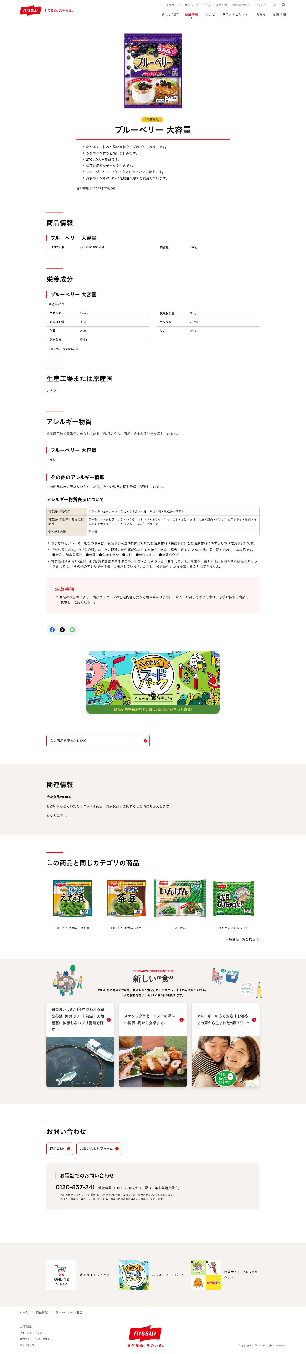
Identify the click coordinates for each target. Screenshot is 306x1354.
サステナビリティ (235, 14)
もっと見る (55, 815)
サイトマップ (27, 1345)
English (260, 5)
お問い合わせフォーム (96, 1149)
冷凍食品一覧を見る (240, 939)
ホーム (24, 1312)
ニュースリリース (169, 5)
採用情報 (221, 5)
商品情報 (191, 14)
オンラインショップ (198, 5)
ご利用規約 (26, 1326)
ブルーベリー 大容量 (69, 1312)
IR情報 (260, 14)
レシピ (210, 14)
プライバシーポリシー (32, 1332)
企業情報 (279, 14)
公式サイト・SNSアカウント (36, 1339)
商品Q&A (57, 1149)
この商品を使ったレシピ (68, 741)
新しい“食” (170, 14)
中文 (273, 5)
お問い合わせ (241, 5)
